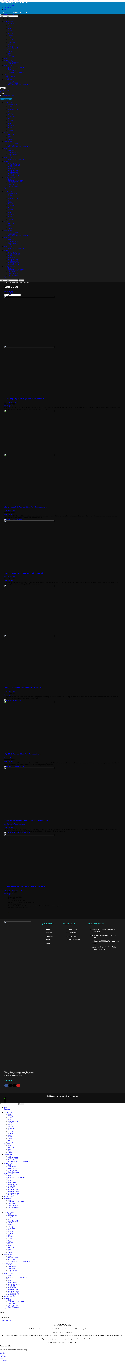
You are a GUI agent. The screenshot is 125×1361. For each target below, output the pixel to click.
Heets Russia (12, 64)
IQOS (6, 58)
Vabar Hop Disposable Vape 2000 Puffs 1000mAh (24, 398)
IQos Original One (13, 175)
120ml (10, 51)
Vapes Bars (11, 43)
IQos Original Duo (13, 174)
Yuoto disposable (13, 48)
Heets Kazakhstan (13, 62)
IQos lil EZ (11, 167)
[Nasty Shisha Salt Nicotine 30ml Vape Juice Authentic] (29, 411)
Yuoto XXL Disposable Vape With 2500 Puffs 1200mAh (26, 820)
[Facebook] (6, 1085)
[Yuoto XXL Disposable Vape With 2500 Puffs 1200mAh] (14, 766)
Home (6, 282)
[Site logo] (7, 14)
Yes (1, 1353)
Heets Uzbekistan (13, 156)
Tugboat (10, 37)
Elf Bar (10, 25)
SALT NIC (11, 57)
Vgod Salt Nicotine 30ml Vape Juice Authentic (22, 754)
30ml (9, 53)
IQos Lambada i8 (13, 172)
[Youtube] (18, 1085)
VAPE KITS (8, 79)
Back (9, 1114)
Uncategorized (8, 78)
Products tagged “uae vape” (17, 282)
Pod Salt (10, 34)
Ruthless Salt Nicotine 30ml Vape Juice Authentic (24, 573)
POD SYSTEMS (13, 83)
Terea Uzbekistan (13, 186)
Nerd (9, 32)
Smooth (10, 35)
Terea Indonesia (13, 71)
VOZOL (10, 46)
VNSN (10, 44)
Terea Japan (11, 183)
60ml (9, 55)
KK (9, 118)
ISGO (10, 28)
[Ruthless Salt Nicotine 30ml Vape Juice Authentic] (13, 519)
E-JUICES (7, 50)
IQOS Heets (8, 60)
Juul (5, 74)
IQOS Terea (7, 69)
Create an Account (5, 1320)
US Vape (10, 39)
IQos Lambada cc (13, 170)
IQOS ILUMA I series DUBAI (17, 67)
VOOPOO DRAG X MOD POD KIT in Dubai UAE (25, 886)
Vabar (9, 41)
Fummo (10, 27)
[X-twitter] (14, 1085)
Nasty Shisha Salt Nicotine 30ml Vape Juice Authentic (25, 507)
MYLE (10, 30)
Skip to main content (18, 1)
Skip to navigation (6, 1)
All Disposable (8, 21)
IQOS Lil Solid (12, 163)
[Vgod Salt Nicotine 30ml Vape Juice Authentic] (12, 700)
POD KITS (11, 81)
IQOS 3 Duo (12, 168)
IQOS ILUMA (8, 65)
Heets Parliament (13, 154)
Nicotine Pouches (9, 76)
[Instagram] (10, 1085)
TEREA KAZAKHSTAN (16, 72)
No (4, 1353)
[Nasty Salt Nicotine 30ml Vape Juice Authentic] (29, 586)
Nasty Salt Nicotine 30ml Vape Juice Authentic (22, 688)
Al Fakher (11, 23)
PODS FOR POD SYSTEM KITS (19, 85)
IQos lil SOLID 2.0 (14, 165)
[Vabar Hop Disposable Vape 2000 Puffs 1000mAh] (29, 297)
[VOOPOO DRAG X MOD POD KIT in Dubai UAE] (17, 833)
